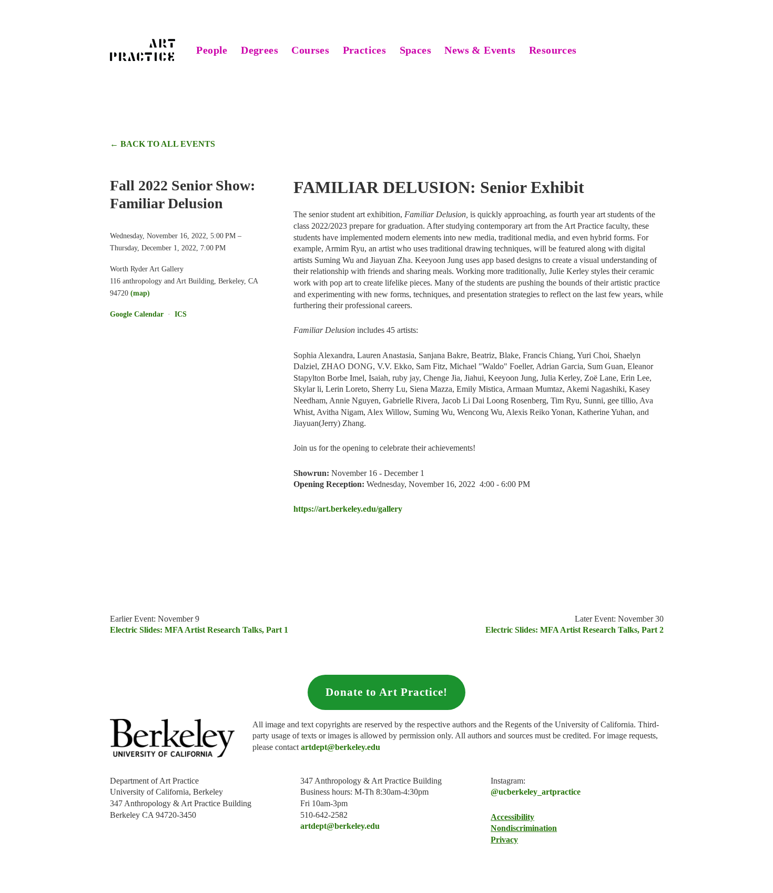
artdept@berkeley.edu (340, 825)
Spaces (415, 50)
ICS (181, 314)
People (211, 50)
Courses (310, 50)
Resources (553, 50)
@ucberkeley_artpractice (536, 791)
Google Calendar (137, 314)
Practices (365, 50)
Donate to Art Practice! (386, 692)
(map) (140, 293)
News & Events (479, 50)
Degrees (259, 50)
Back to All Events (167, 143)
